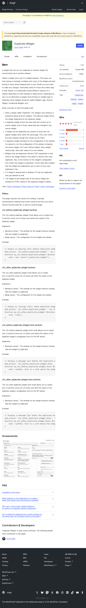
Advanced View (65, 110)
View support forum (66, 168)
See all (81, 148)
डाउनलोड (80, 45)
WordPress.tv (50, 565)
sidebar (80, 99)
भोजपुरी (9, 593)
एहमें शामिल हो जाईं (70, 554)
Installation (27, 56)
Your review (63, 148)
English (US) (80, 90)
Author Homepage (47, 186)
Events (67, 558)
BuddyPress (8, 583)
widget (74, 103)
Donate (69, 561)
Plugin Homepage (13, 186)
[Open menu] (82, 3)
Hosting (5, 561)
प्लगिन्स (25, 561)
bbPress (6, 579)
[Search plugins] (24, 22)
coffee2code (79, 95)
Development (42, 56)
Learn (46, 554)
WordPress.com (9, 572)
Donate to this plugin (67, 188)
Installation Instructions (11, 492)
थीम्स (24, 558)
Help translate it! (58, 15)
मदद (82, 56)
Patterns (26, 565)
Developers (48, 561)
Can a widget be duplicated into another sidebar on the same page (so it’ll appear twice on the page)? (22, 515)
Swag (68, 565)
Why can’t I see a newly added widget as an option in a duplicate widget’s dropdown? (19, 507)
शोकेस (25, 554)
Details (7, 56)
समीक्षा (16, 56)
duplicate (74, 99)
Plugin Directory (7, 9)
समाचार (4, 558)
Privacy (5, 565)
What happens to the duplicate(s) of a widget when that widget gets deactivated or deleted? (20, 499)
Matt (5, 576)
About (4, 554)
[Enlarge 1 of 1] (52, 443)
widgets (80, 103)
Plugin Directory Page (30, 186)
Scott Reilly (18, 47)
